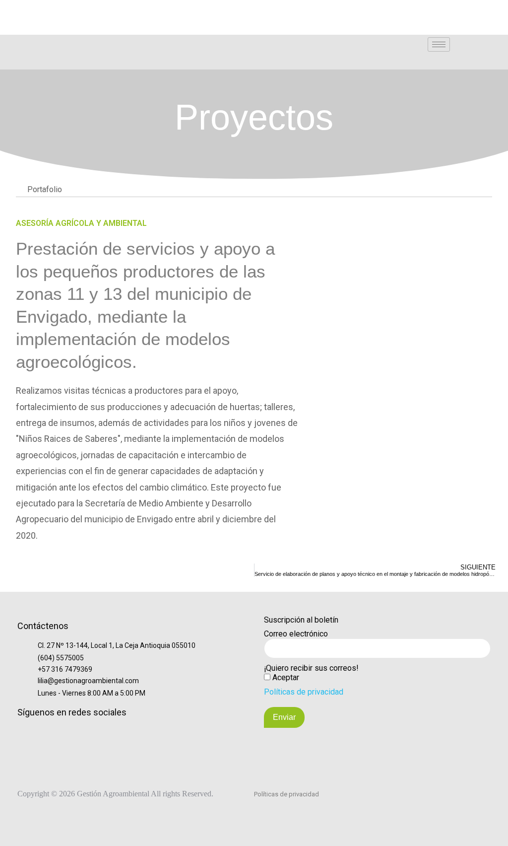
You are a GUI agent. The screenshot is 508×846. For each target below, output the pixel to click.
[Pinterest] (116, 9)
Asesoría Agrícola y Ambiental (81, 223)
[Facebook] (31, 9)
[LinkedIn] (14, 9)
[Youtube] (99, 9)
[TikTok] (65, 9)
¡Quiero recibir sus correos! (311, 668)
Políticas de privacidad (303, 692)
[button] (491, 44)
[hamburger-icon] (439, 44)
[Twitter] (82, 9)
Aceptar (285, 677)
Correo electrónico (296, 633)
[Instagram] (48, 9)
